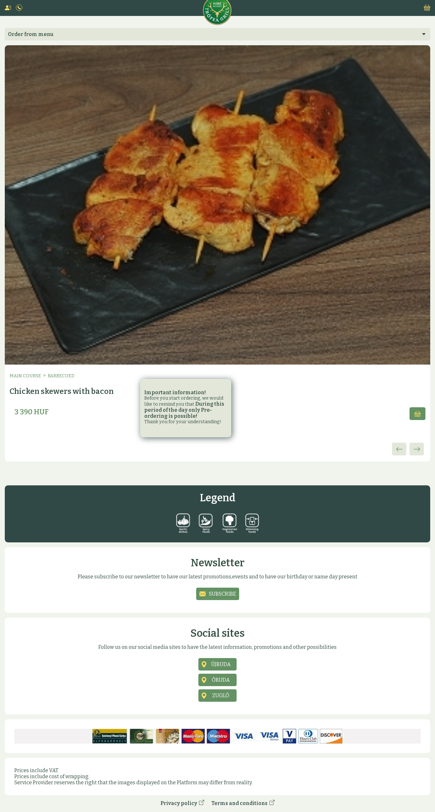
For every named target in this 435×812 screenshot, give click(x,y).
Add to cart (417, 413)
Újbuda (221, 664)
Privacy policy (179, 803)
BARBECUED (61, 376)
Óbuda (221, 680)
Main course (25, 376)
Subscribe (222, 594)
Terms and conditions (240, 803)
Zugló (220, 695)
